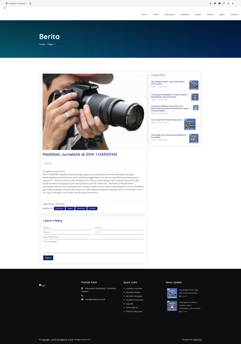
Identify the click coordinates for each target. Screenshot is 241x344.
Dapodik (129, 303)
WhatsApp (81, 208)
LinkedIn (92, 208)
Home (143, 14)
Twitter (70, 208)
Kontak (234, 14)
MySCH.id (198, 339)
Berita (197, 14)
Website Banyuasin (134, 311)
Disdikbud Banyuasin (134, 300)
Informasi (184, 14)
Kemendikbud (132, 307)
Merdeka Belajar (133, 292)
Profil (155, 14)
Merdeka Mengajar (134, 296)
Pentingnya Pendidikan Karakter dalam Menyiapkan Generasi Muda (169, 95)
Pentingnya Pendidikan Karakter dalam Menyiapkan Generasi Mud (189, 305)
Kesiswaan (169, 14)
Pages (50, 44)
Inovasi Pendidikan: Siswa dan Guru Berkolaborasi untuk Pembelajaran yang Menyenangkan (169, 108)
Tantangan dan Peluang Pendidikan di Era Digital (168, 136)
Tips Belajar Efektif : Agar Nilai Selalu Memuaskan (168, 82)
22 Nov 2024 (162, 87)
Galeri (221, 14)
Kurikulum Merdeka (134, 288)
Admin (153, 87)
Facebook (59, 208)
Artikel (210, 14)
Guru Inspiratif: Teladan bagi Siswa (166, 120)
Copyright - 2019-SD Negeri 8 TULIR (57, 339)
